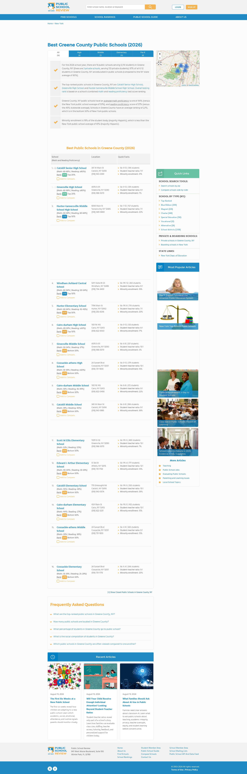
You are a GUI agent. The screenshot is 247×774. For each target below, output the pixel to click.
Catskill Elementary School (72, 486)
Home (120, 748)
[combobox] (113, 7)
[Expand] (160, 64)
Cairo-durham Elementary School (71, 506)
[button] (175, 65)
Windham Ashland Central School (71, 285)
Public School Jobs (171, 470)
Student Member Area (151, 748)
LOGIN (178, 7)
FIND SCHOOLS (69, 17)
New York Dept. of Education (174, 255)
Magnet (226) (167, 209)
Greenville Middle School (71, 344)
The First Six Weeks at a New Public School (62, 700)
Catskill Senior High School (130, 85)
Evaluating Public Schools (174, 474)
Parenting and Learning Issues (176, 478)
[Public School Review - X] (50, 769)
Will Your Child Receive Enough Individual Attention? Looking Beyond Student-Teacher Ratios (99, 705)
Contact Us (146, 757)
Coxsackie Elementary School (69, 568)
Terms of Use (177, 770)
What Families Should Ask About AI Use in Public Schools (136, 702)
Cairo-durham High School (71, 325)
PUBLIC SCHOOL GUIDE (145, 17)
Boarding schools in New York (174, 244)
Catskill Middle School (69, 405)
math (101, 92)
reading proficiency (118, 92)
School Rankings (124, 757)
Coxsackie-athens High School (69, 364)
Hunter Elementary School (71, 306)
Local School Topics (171, 482)
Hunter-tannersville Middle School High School (111, 88)
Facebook (54, 768)
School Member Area (179, 748)
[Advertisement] (100, 252)
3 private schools (92, 68)
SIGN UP (191, 7)
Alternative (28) (168, 225)
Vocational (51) (167, 221)
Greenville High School (73, 88)
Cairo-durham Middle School (73, 386)
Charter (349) (167, 213)
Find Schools (123, 754)
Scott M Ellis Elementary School (70, 442)
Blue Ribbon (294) (169, 205)
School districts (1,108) (171, 229)
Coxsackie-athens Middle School (71, 529)
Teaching (167, 466)
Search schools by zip (170, 186)
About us (121, 751)
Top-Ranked (166, 201)
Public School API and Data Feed (184, 754)
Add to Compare (67, 179)
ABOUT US (181, 17)
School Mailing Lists (178, 751)
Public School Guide (150, 751)
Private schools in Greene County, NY (177, 240)
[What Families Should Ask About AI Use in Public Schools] (136, 676)
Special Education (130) (171, 217)
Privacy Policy (191, 770)
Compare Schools (149, 754)
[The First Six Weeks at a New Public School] (64, 676)
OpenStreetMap (194, 85)
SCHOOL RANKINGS (105, 17)
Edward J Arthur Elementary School (73, 465)
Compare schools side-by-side (174, 190)
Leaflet (183, 85)
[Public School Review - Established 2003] (59, 7)
